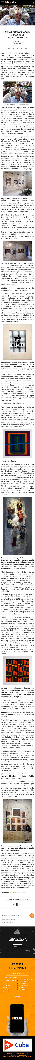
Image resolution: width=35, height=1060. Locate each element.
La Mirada (6, 985)
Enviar (31, 915)
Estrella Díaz (19, 42)
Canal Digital (24, 985)
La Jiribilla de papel (10, 980)
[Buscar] (33, 2)
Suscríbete (17, 996)
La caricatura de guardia (26, 980)
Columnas (22, 989)
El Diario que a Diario (18, 892)
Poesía (5, 983)
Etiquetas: (5, 892)
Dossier (5, 987)
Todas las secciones (10, 977)
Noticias (22, 987)
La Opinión (23, 983)
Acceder (17, 946)
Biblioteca (6, 991)
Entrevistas (7, 989)
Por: (13, 42)
